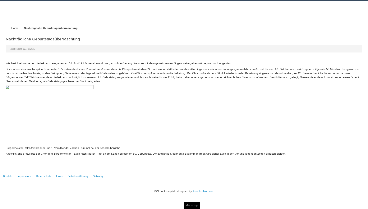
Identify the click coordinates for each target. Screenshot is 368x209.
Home (15, 28)
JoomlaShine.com (203, 191)
